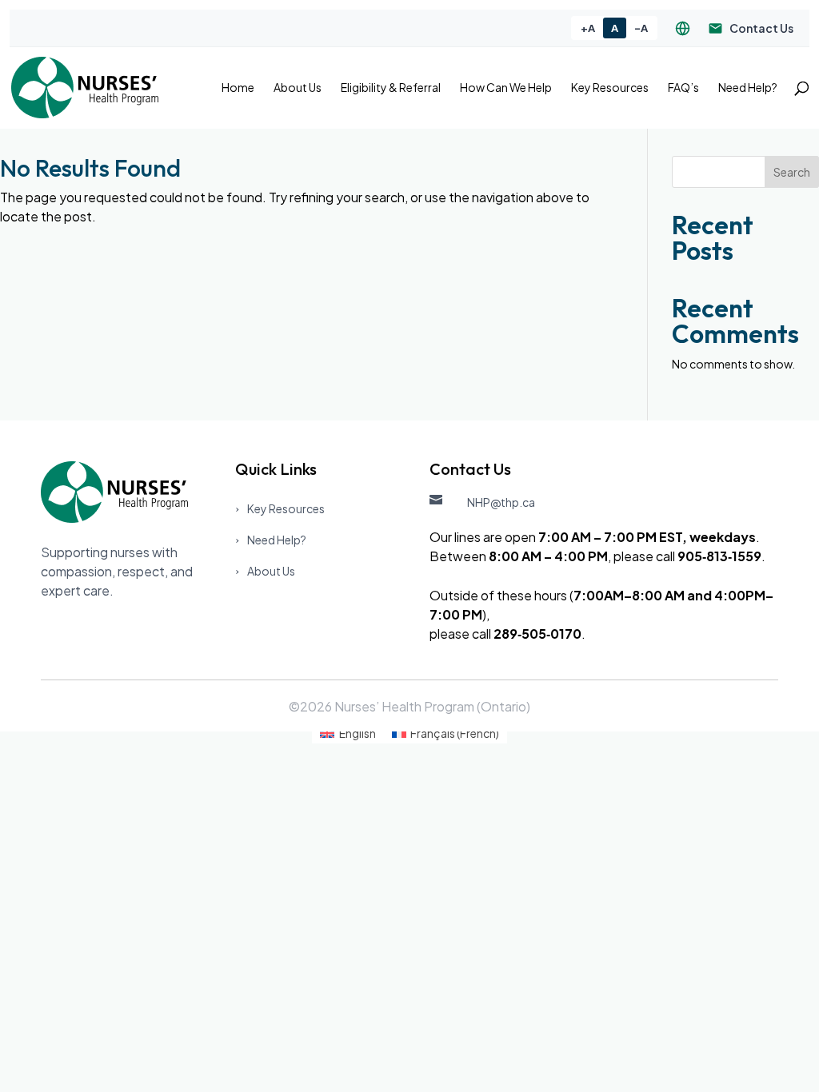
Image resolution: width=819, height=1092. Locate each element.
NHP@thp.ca (501, 502)
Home (238, 88)
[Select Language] (682, 28)
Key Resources (610, 88)
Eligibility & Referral (391, 88)
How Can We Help (506, 88)
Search (791, 172)
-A (641, 28)
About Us (298, 88)
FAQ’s (683, 88)
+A (588, 28)
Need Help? (747, 88)
